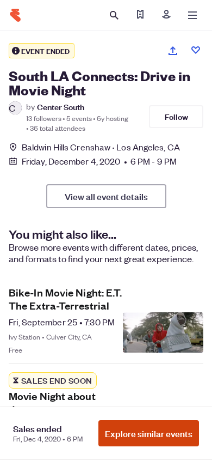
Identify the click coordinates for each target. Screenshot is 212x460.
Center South (60, 106)
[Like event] (195, 50)
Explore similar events (148, 433)
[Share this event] (173, 51)
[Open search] (114, 15)
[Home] (15, 15)
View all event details (106, 196)
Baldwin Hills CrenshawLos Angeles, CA (101, 147)
